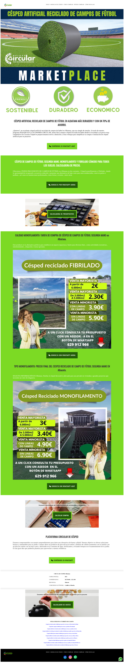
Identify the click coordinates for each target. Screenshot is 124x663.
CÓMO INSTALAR (90, 4)
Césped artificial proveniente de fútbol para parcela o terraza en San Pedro (62, 633)
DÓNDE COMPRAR (79, 4)
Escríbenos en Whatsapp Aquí (63, 146)
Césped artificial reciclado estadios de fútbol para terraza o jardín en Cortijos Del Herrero (62, 642)
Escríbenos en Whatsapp (63, 560)
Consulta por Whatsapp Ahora (63, 185)
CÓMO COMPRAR (68, 4)
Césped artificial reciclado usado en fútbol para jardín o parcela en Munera (62, 638)
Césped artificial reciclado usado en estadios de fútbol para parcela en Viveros (62, 644)
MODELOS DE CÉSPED (56, 4)
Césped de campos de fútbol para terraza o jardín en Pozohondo (62, 626)
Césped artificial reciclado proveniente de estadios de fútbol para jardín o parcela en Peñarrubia (61, 631)
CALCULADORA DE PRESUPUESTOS (62, 214)
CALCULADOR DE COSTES (62, 605)
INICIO (48, 4)
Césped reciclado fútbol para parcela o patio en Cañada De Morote (62, 640)
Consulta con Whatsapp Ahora (63, 355)
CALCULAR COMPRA (62, 515)
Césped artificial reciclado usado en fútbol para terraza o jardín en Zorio (62, 628)
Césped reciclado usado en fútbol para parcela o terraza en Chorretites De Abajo (62, 624)
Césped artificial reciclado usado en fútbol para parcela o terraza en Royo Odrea (62, 635)
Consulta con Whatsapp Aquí (63, 486)
